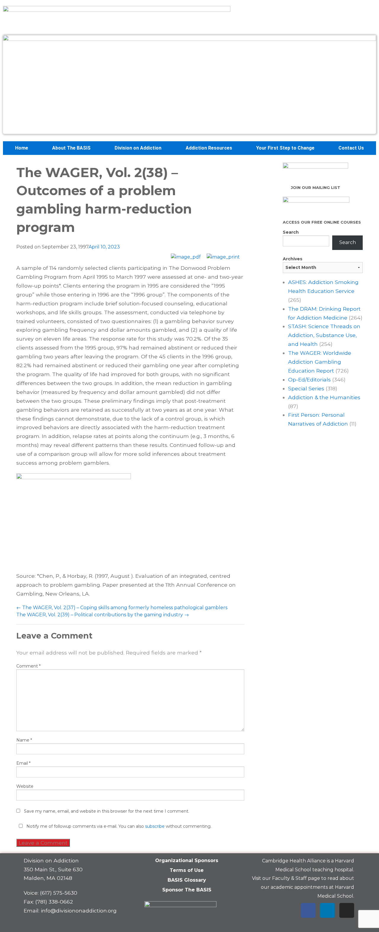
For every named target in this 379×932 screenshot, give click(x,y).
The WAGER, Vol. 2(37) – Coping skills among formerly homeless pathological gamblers (121, 607)
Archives (292, 259)
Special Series (306, 388)
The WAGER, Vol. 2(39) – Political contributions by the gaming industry (102, 614)
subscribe (155, 826)
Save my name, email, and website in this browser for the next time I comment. (106, 811)
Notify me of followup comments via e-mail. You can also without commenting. (118, 826)
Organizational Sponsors (186, 860)
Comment (28, 666)
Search (291, 232)
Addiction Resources (209, 148)
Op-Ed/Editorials (309, 379)
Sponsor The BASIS (186, 890)
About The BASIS (71, 148)
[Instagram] (346, 910)
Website (24, 786)
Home (21, 148)
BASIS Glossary (187, 880)
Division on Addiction (138, 148)
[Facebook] (308, 910)
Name (24, 740)
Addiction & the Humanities (324, 397)
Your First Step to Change (285, 148)
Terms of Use (187, 870)
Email (23, 763)
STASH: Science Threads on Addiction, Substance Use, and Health (324, 335)
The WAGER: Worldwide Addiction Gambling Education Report (319, 362)
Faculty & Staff (289, 878)
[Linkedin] (327, 910)
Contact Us (351, 148)
